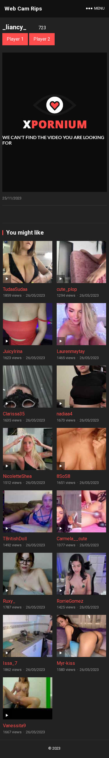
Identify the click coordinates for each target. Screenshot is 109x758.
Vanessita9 (14, 725)
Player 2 (41, 39)
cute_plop (67, 289)
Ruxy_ (9, 601)
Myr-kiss (66, 663)
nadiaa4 (64, 414)
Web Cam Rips (23, 8)
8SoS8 (63, 476)
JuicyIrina (12, 351)
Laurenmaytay (71, 351)
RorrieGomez (70, 601)
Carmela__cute (72, 538)
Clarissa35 (14, 414)
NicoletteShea (17, 476)
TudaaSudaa (15, 289)
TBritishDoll (15, 538)
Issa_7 (10, 663)
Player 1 (15, 39)
